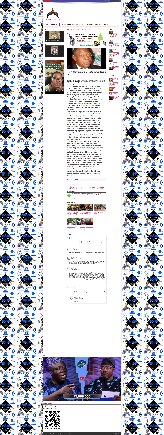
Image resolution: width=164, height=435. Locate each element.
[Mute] (60, 40)
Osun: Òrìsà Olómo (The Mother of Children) (72, 226)
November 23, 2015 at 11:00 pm (75, 269)
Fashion (82, 24)
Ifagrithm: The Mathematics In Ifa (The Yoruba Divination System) (86, 213)
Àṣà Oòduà (89, 24)
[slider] (53, 40)
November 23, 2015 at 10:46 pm (76, 238)
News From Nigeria (54, 24)
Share (77, 179)
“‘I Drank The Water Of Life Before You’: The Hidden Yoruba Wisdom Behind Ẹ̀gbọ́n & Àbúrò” (73, 214)
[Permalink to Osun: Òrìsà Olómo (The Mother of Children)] (73, 224)
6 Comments (86, 76)
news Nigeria (74, 183)
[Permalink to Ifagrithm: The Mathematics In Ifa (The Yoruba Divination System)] (86, 211)
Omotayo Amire (73, 268)
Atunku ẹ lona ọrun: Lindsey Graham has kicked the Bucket (114, 61)
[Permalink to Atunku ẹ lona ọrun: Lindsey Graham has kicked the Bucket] (111, 61)
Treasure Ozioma (74, 287)
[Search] (118, 1)
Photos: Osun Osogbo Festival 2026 (98, 213)
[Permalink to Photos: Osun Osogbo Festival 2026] (100, 211)
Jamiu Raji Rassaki (74, 248)
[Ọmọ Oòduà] (53, 19)
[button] (54, 36)
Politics (82, 76)
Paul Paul (72, 237)
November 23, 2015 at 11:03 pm (75, 288)
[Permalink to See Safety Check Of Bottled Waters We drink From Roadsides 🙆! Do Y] (111, 52)
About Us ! (105, 24)
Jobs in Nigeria (97, 24)
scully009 (72, 76)
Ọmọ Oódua (67, 433)
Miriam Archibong (74, 257)
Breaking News (81, 29)
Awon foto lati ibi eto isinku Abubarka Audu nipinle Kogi (96, 187)
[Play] (46, 40)
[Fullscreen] (62, 40)
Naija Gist (62, 24)
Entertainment (70, 24)
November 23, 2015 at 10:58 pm (76, 258)
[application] (54, 36)
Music (77, 24)
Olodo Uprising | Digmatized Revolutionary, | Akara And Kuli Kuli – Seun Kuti (86, 227)
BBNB (88, 194)
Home (47, 24)
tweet (68, 179)
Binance (92, 193)
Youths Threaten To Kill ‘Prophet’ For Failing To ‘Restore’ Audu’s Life (76, 187)
